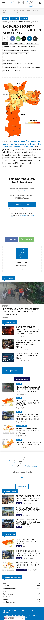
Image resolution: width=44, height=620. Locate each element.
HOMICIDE (34, 57)
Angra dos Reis (22, 425)
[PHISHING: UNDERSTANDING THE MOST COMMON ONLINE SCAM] (8, 357)
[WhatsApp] (18, 38)
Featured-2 (6, 347)
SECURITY (24, 18)
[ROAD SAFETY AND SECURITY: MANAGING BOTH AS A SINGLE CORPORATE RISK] (8, 523)
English (10, 618)
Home (4, 10)
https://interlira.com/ (22, 265)
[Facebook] (12, 38)
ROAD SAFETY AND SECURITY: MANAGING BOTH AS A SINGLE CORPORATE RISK (28, 522)
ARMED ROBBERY (32, 43)
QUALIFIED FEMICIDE (10, 67)
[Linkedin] (29, 38)
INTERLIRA (22, 262)
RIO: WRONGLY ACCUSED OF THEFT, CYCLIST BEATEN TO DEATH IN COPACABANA (21, 312)
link (25, 191)
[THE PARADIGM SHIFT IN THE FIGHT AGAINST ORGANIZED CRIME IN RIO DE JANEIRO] (8, 499)
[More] (36, 239)
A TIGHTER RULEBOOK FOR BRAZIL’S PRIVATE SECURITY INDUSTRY (28, 510)
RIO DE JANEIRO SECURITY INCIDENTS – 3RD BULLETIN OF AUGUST (27, 403)
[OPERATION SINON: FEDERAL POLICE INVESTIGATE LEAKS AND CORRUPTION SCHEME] (8, 415)
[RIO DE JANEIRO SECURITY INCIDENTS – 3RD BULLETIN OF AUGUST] (8, 401)
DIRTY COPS (24, 53)
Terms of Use (23, 215)
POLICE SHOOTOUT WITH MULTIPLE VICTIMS (18, 64)
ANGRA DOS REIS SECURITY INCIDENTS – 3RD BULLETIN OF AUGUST (28, 430)
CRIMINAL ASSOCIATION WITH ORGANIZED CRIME (19, 50)
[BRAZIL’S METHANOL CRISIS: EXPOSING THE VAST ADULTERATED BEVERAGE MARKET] (8, 344)
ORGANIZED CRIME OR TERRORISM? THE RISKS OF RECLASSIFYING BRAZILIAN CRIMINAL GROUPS (27, 330)
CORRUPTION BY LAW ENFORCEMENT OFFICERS (19, 47)
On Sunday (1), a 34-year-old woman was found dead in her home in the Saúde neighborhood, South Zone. (21, 144)
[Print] (35, 38)
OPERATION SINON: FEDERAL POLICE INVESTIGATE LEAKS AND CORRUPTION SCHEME (28, 416)
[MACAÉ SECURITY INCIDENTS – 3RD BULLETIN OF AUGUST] (8, 443)
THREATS (17, 70)
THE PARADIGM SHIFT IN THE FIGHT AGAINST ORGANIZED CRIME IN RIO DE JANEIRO (28, 498)
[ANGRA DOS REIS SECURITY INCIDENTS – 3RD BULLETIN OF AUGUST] (8, 429)
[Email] (23, 38)
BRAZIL (10, 10)
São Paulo (14, 18)
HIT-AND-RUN (24, 57)
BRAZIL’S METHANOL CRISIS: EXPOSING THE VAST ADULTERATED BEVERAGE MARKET (28, 343)
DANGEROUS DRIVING (10, 53)
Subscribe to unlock (22, 204)
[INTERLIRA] (22, 253)
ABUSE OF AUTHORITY (17, 43)
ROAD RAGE (7, 70)
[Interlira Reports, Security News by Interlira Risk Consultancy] (22, 4)
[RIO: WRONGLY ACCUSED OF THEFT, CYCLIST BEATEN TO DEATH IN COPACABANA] (22, 293)
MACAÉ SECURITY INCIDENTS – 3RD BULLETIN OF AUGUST (28, 443)
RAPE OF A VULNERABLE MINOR (29, 67)
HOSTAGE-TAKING (9, 60)
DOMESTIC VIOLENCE (10, 57)
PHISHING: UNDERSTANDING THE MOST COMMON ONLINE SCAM (28, 355)
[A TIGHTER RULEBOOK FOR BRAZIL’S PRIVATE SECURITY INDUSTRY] (8, 511)
